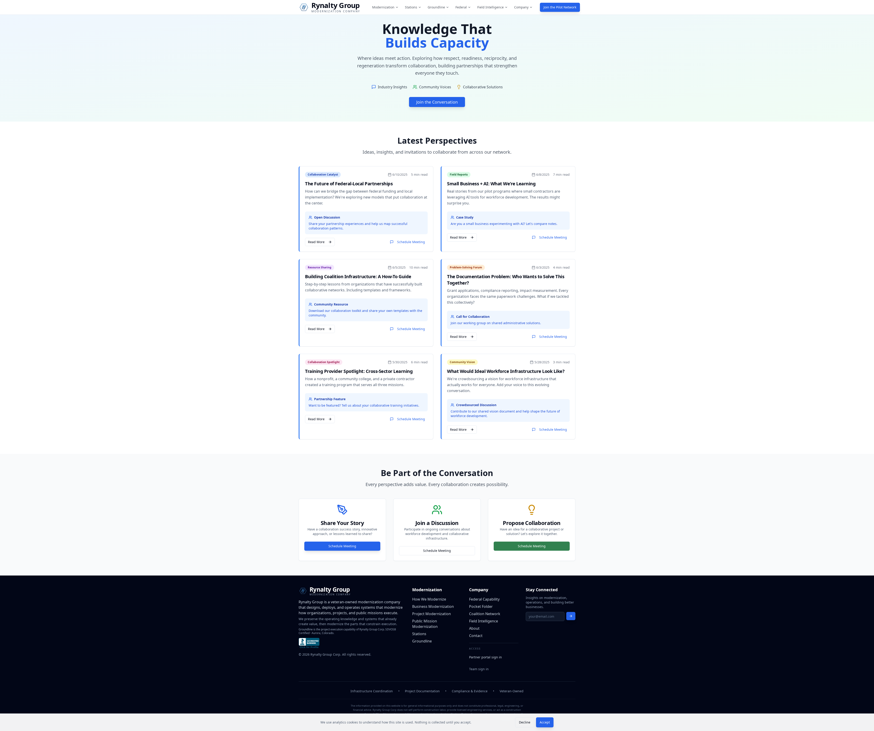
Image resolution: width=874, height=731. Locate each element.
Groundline (436, 7)
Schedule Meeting (411, 242)
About (474, 628)
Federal (461, 7)
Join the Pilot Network (560, 7)
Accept (545, 722)
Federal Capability (484, 599)
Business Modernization (433, 606)
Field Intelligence (490, 7)
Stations (411, 7)
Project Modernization (431, 613)
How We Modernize (429, 599)
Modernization (383, 7)
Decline (524, 722)
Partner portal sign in (485, 657)
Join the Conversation (437, 102)
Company (521, 7)
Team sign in (479, 669)
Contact (476, 635)
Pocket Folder (481, 606)
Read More (316, 242)
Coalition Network (484, 613)
